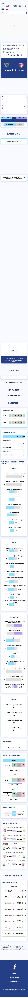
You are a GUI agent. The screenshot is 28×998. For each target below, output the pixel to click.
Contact (14, 973)
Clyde (9, 921)
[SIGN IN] (25, 9)
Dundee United (19, 921)
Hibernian (9, 909)
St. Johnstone (19, 830)
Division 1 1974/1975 (11, 45)
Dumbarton (19, 933)
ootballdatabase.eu (15, 6)
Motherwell (9, 903)
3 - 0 (14, 856)
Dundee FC (9, 915)
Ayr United (19, 915)
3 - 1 (14, 838)
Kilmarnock (9, 933)
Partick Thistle (19, 903)
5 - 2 (14, 864)
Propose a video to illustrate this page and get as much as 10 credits (14, 359)
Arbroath (9, 830)
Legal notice (14, 970)
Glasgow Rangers (9, 927)
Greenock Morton (9, 891)
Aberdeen (19, 927)
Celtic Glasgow (19, 897)
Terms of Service (14, 977)
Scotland (9, 49)
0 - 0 (14, 830)
